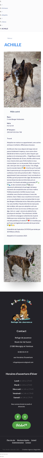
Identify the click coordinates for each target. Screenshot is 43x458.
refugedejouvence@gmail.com (23, 362)
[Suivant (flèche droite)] (3, 456)
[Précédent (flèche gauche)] (1, 456)
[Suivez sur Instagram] (25, 417)
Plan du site (11, 440)
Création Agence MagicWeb (31, 449)
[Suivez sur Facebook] (17, 417)
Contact (28, 443)
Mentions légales (23, 440)
